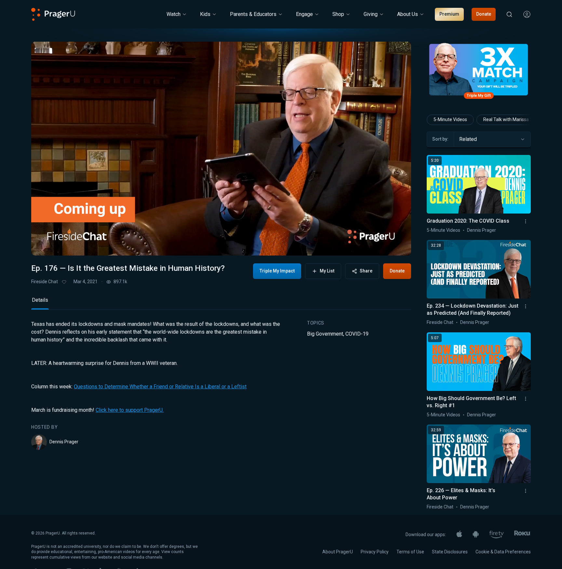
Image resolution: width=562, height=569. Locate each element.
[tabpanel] (221, 385)
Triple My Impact (277, 270)
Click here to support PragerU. (130, 410)
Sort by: (440, 139)
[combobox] (492, 139)
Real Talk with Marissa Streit (512, 119)
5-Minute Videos (450, 119)
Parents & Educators (253, 14)
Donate (483, 14)
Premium (449, 14)
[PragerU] (53, 14)
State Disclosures (450, 551)
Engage (304, 14)
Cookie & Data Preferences (503, 551)
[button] (44, 245)
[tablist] (221, 303)
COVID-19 (356, 334)
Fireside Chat (44, 281)
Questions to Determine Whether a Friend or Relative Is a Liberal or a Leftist (160, 386)
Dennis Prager (63, 441)
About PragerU (337, 551)
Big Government (325, 334)
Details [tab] (40, 300)
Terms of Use (410, 551)
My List (327, 270)
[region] (221, 149)
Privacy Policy (375, 551)
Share (366, 270)
